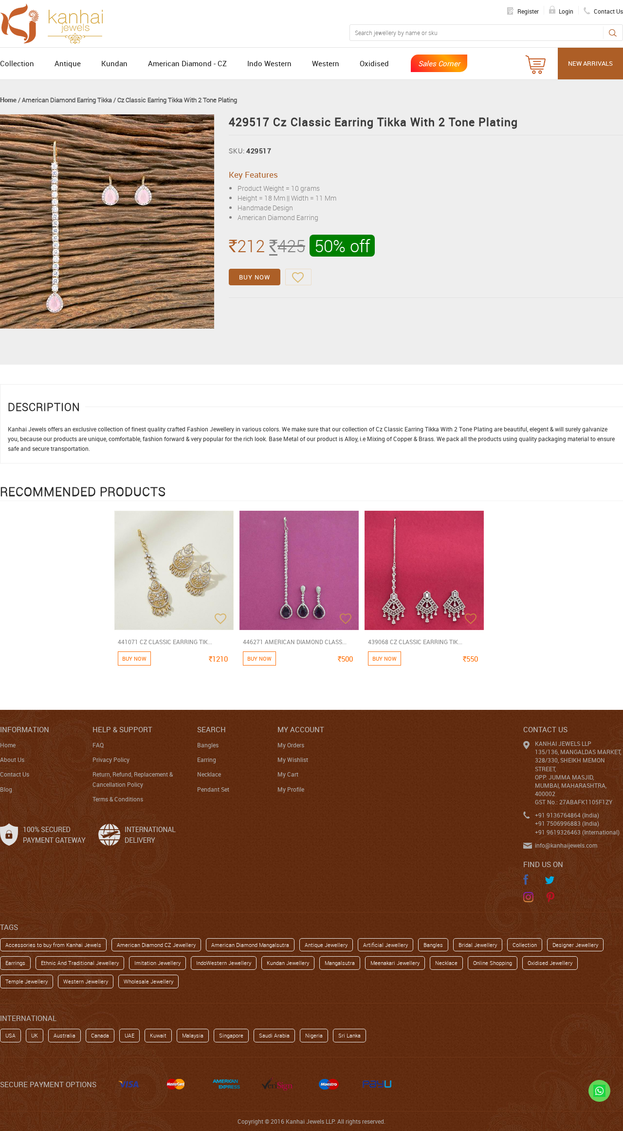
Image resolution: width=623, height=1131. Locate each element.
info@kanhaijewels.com (566, 845)
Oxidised (374, 63)
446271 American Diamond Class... (295, 642)
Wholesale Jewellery (148, 981)
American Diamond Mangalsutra (250, 944)
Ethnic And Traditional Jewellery (80, 962)
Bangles (208, 745)
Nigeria (314, 1035)
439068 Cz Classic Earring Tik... (415, 642)
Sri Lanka (349, 1035)
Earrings (15, 962)
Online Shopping (492, 962)
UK (34, 1035)
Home (8, 99)
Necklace (209, 774)
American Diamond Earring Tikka (67, 99)
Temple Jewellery (26, 981)
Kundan (114, 63)
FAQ (98, 745)
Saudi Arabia (274, 1035)
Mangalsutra (340, 962)
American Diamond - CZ (187, 63)
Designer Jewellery (575, 944)
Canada (100, 1035)
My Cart (287, 774)
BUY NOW (254, 277)
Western (325, 63)
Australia (64, 1035)
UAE (129, 1035)
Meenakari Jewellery (395, 962)
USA (10, 1035)
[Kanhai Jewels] (56, 22)
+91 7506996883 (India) (567, 823)
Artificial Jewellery (385, 944)
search (211, 729)
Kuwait (158, 1035)
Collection (17, 63)
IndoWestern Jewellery (223, 962)
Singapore (231, 1035)
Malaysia (192, 1035)
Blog (6, 789)
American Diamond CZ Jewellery (156, 944)
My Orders (290, 745)
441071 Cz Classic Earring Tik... (165, 642)
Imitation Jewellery (157, 962)
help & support (122, 729)
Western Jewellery (85, 981)
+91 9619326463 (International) (577, 832)
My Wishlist (292, 759)
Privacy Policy (110, 759)
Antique (68, 63)
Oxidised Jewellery (550, 962)
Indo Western (269, 63)
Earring (206, 759)
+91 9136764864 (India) (567, 815)
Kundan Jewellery (288, 962)
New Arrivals (590, 63)
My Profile (290, 789)
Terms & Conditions (117, 799)
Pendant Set (213, 789)
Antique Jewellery (326, 944)
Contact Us (14, 774)
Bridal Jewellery (477, 944)
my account (300, 729)
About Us (12, 759)
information (24, 729)
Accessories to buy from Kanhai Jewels (53, 944)
